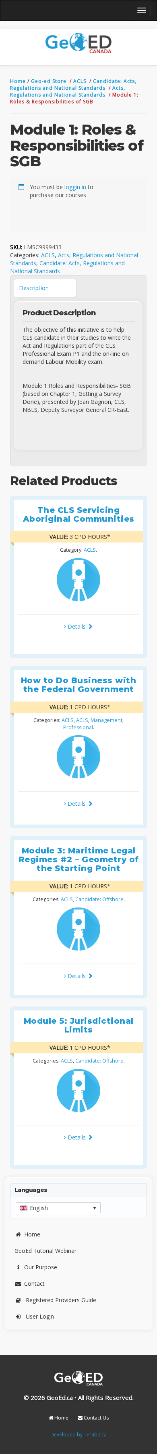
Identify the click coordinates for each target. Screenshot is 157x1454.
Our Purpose (40, 1267)
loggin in (75, 187)
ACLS (80, 81)
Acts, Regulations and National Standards (67, 91)
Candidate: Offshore (99, 899)
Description (34, 288)
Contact (34, 1283)
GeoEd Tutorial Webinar (45, 1250)
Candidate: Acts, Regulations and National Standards (73, 84)
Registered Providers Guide (61, 1300)
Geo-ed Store (49, 81)
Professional (78, 727)
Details (76, 626)
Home (18, 81)
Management (106, 720)
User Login (40, 1316)
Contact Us (96, 1417)
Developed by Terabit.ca (78, 1434)
